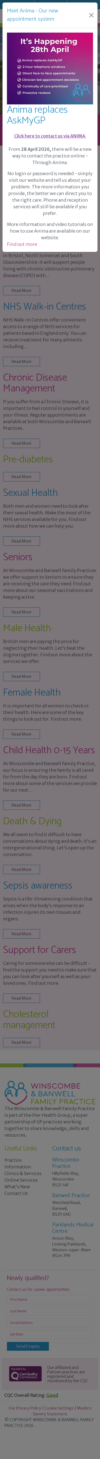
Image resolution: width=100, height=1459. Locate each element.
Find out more (22, 244)
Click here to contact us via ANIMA (50, 136)
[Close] (91, 15)
